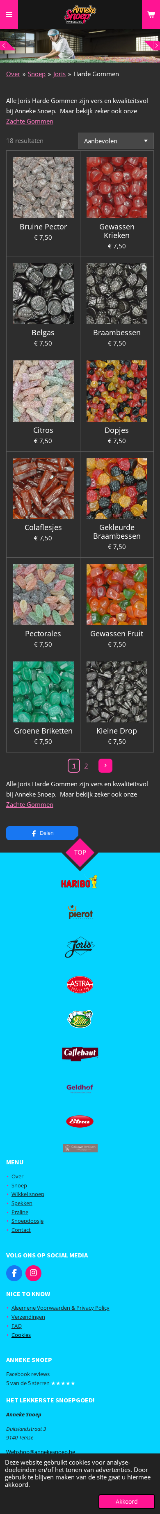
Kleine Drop (116, 731)
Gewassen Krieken (117, 231)
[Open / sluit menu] (9, 14)
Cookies (21, 1335)
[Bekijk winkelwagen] (151, 14)
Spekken (21, 1203)
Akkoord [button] (127, 1501)
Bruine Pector (43, 226)
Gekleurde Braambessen (117, 531)
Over (13, 74)
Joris (59, 74)
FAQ (16, 1325)
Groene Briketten (43, 731)
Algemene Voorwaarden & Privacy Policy (60, 1307)
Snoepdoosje (27, 1220)
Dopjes (117, 430)
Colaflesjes (43, 527)
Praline (19, 1212)
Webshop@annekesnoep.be (40, 1452)
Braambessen (117, 332)
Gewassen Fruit (116, 633)
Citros (43, 430)
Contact (21, 1230)
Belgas (43, 332)
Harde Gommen (96, 74)
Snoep (37, 74)
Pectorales (43, 633)
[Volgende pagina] (105, 766)
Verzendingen (28, 1316)
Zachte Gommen (29, 121)
